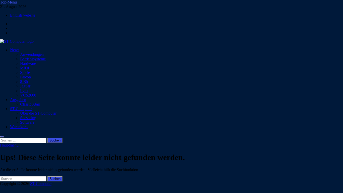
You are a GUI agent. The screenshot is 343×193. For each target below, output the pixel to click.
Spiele (25, 72)
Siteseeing (28, 118)
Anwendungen (32, 54)
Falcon (25, 77)
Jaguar (25, 86)
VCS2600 (28, 95)
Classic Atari (30, 104)
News (14, 50)
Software (27, 122)
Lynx (24, 90)
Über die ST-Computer (38, 113)
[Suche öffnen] (2, 136)
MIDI (24, 68)
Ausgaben (18, 100)
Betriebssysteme (33, 59)
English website (22, 15)
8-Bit (24, 81)
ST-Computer (21, 109)
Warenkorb (19, 127)
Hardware (28, 63)
